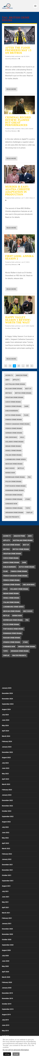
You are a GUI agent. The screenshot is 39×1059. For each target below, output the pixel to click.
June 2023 (5, 768)
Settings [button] (7, 1054)
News (31, 198)
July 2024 (5, 715)
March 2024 (6, 736)
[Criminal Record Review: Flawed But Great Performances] (19, 105)
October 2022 (6, 811)
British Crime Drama (23, 393)
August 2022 (6, 822)
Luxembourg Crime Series (15, 459)
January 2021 (6, 923)
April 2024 (5, 731)
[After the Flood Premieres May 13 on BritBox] (19, 35)
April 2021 (5, 907)
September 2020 (7, 945)
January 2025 (6, 688)
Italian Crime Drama (13, 455)
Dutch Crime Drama (13, 415)
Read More (11, 89)
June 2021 (5, 897)
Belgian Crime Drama (13, 388)
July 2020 (5, 955)
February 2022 (7, 854)
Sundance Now (11, 504)
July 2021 (5, 891)
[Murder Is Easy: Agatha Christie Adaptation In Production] (19, 174)
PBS (29, 477)
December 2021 (7, 864)
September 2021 (7, 881)
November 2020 (7, 934)
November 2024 (7, 699)
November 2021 (7, 870)
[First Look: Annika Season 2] (19, 243)
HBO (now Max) (11, 437)
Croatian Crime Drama (14, 397)
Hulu (22, 437)
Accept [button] (16, 1054)
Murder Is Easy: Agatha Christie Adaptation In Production (17, 190)
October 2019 (6, 1004)
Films (26, 415)
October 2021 (6, 875)
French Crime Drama (13, 428)
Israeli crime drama (13, 450)
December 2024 (7, 693)
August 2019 (6, 1014)
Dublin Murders (11, 411)
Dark (26, 406)
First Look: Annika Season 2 (19, 257)
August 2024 (6, 709)
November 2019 (7, 998)
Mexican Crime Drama (13, 464)
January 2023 (6, 795)
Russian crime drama (13, 495)
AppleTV (16, 380)
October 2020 (6, 939)
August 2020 (6, 950)
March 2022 (6, 848)
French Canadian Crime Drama (17, 424)
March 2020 (6, 977)
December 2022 (7, 800)
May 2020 (5, 966)
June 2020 (5, 961)
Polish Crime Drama (13, 481)
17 (27, 366)
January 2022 (6, 859)
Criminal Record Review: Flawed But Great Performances (18, 121)
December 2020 (7, 929)
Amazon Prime (21, 375)
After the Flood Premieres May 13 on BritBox (18, 50)
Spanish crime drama (13, 499)
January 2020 (6, 988)
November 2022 (7, 806)
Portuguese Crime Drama (15, 486)
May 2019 (5, 1030)
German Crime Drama (13, 433)
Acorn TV (9, 375)
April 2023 (5, 779)
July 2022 (5, 827)
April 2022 (5, 843)
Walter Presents (12, 517)
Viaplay (29, 512)
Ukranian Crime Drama (14, 512)
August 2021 (6, 886)
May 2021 (5, 902)
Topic (28, 508)
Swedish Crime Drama (13, 508)
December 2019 (7, 993)
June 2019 (5, 1025)
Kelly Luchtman (15, 56)
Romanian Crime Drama (14, 490)
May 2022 (5, 838)
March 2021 (6, 913)
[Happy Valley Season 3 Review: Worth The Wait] (19, 305)
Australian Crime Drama (15, 384)
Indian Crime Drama (13, 446)
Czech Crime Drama (13, 402)
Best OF (28, 388)
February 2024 (7, 741)
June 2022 (5, 832)
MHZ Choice (10, 468)
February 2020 (7, 982)
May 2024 (5, 725)
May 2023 (5, 773)
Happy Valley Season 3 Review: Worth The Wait (18, 320)
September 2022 (7, 816)
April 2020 (5, 972)
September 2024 (7, 704)
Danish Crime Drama (13, 406)
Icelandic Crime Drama (14, 442)
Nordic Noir (10, 473)
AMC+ (7, 380)
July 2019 (5, 1020)
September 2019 (7, 1009)
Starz (27, 499)
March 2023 (6, 784)
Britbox (8, 393)
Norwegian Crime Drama (15, 477)
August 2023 (6, 757)
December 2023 (7, 752)
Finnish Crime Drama (13, 419)
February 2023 (7, 790)
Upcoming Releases (11, 58)
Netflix (21, 468)
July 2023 (5, 763)
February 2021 (7, 918)
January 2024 (6, 747)
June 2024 (5, 720)
